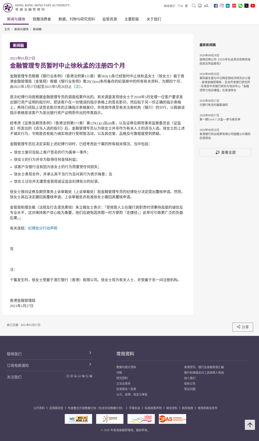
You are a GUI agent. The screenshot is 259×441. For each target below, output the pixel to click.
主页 (7, 29)
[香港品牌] (141, 419)
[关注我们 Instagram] (222, 6)
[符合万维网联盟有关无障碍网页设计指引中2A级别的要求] (78, 419)
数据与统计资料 (126, 367)
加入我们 (189, 378)
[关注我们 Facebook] (216, 6)
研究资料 (122, 378)
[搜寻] (194, 6)
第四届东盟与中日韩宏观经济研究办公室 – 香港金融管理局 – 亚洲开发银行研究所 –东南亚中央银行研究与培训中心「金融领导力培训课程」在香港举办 (225, 84)
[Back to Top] (250, 425)
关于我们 (153, 19)
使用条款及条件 (208, 408)
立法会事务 (123, 383)
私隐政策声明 (153, 408)
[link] (206, 6)
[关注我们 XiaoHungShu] (79, 377)
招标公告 (189, 383)
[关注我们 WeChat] (83, 377)
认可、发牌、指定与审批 (132, 394)
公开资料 (39, 408)
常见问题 (189, 389)
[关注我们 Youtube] (253, 5)
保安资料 (171, 408)
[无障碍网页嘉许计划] (109, 419)
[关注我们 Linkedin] (228, 6)
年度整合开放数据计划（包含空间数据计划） (96, 408)
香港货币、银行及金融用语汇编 (204, 367)
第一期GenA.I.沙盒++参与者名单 (220, 119)
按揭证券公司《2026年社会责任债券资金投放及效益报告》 (225, 61)
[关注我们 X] (246, 6)
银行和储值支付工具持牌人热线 (204, 372)
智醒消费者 (42, 19)
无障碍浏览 (56, 408)
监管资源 (109, 19)
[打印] (200, 6)
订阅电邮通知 (18, 366)
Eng (180, 5)
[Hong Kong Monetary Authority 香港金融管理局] (36, 7)
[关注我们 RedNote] (234, 5)
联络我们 (169, 5)
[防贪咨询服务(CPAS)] (172, 419)
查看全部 (228, 152)
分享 (245, 327)
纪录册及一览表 (126, 389)
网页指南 (187, 408)
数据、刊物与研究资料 (76, 19)
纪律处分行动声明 (42, 228)
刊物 (119, 372)
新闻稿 (37, 29)
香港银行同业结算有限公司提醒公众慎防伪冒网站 (225, 136)
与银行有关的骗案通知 (214, 104)
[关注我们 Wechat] (240, 6)
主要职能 (131, 19)
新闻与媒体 (16, 19)
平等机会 (134, 408)
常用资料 (125, 353)
